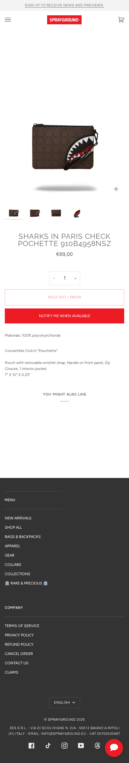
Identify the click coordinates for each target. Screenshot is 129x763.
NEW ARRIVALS (18, 518)
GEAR (9, 555)
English (62, 702)
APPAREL (12, 546)
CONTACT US (16, 663)
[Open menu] (14, 20)
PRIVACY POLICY (19, 635)
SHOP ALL (13, 527)
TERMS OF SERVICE (22, 625)
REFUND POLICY (19, 644)
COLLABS (13, 564)
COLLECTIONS (17, 574)
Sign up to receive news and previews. (64, 5)
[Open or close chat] (114, 748)
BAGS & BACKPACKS (23, 536)
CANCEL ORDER (19, 653)
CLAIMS (11, 672)
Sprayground (62, 719)
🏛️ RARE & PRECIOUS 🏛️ (26, 583)
